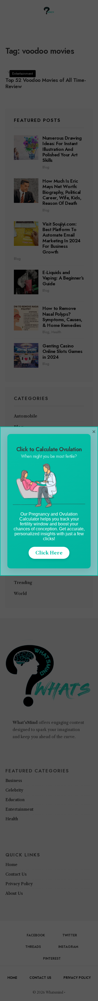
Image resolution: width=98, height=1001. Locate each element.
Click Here (49, 553)
